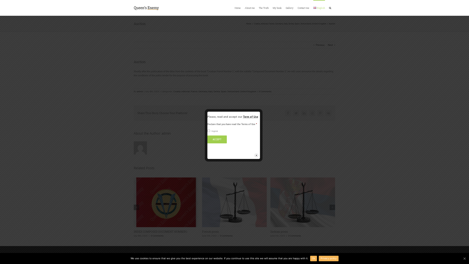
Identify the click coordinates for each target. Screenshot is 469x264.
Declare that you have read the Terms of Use (232, 124)
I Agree (214, 131)
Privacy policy (329, 258)
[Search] (330, 7)
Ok (313, 258)
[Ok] (464, 258)
